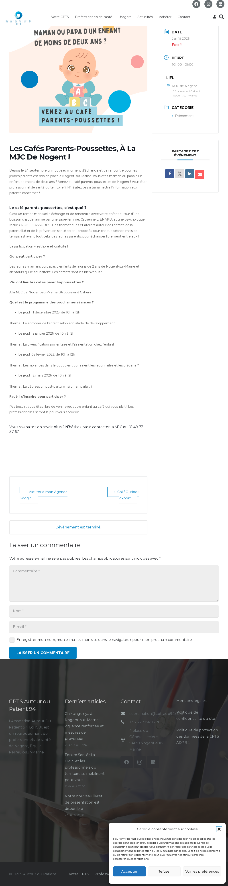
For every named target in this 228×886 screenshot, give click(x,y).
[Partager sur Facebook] (169, 173)
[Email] (199, 174)
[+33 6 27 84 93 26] (124, 722)
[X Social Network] (179, 173)
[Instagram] (208, 4)
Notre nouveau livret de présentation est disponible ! (83, 802)
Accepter (129, 871)
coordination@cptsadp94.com (156, 714)
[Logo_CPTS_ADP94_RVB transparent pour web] (18, 18)
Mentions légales (191, 701)
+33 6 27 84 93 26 (144, 722)
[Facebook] (196, 4)
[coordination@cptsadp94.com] (124, 714)
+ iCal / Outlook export (126, 495)
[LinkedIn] (220, 4)
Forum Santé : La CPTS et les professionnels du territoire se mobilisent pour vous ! (85, 767)
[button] (219, 829)
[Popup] (214, 17)
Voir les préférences (202, 871)
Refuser (164, 871)
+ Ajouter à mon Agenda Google (43, 495)
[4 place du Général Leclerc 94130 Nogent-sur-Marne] (124, 740)
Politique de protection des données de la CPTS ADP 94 (197, 736)
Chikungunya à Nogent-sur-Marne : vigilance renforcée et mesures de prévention (84, 726)
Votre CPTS (79, 874)
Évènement (184, 116)
